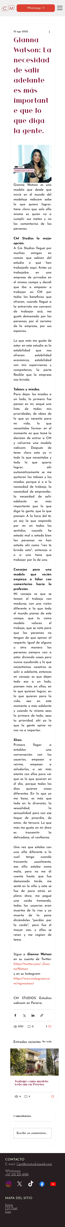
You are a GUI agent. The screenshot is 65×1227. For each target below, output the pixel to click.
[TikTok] (30, 1184)
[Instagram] (8, 1184)
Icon (8, 1212)
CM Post (11, 1208)
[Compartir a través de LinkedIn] (33, 1015)
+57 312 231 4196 (17, 1174)
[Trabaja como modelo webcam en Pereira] (34, 1062)
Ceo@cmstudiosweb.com (34, 1164)
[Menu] (60, 8)
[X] (19, 1184)
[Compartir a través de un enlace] (42, 1015)
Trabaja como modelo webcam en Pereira (31, 1083)
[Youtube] (53, 1184)
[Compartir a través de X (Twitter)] (24, 1015)
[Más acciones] (49, 31)
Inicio (9, 1205)
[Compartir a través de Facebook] (15, 1015)
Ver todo (47, 1041)
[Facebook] (42, 1184)
